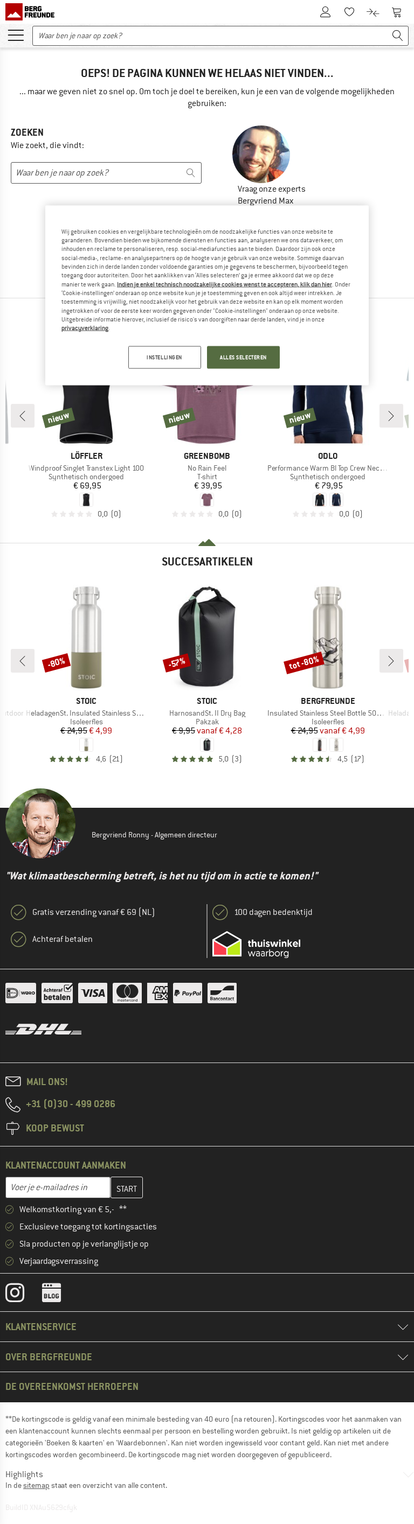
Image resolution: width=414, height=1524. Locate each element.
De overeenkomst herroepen (72, 1386)
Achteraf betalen (62, 939)
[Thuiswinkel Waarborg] (256, 944)
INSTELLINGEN (164, 356)
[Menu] (15, 34)
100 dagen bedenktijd (273, 912)
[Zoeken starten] (398, 36)
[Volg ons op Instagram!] (22, 1295)
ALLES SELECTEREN (243, 356)
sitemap (36, 1485)
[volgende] (391, 416)
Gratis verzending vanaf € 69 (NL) (93, 912)
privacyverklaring (84, 328)
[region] (207, 295)
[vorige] (22, 416)
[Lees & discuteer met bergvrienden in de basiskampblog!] (59, 1295)
